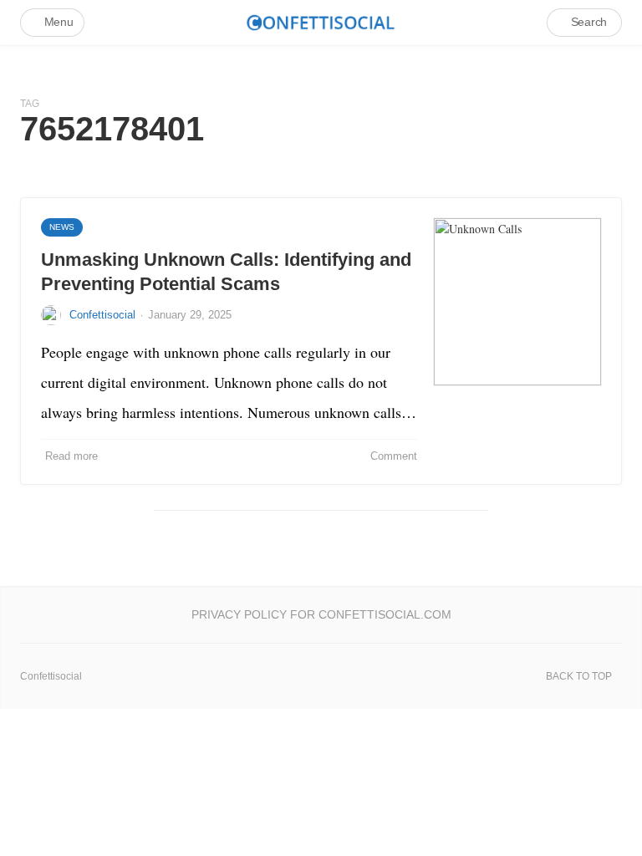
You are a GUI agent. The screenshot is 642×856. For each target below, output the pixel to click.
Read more (71, 456)
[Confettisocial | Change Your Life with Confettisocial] (321, 22)
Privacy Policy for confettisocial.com (321, 614)
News (61, 227)
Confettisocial (102, 314)
